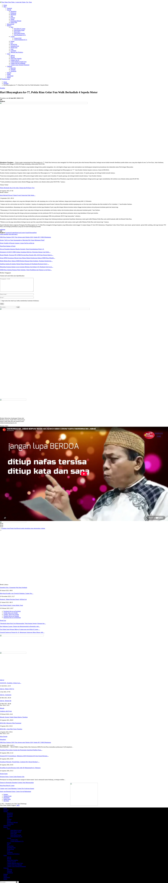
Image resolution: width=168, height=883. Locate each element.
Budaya (9, 25)
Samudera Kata (14, 46)
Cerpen (12, 36)
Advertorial (10, 76)
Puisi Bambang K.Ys (20, 35)
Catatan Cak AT (14, 60)
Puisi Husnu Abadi (19, 30)
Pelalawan (13, 13)
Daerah (9, 10)
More (5, 6)
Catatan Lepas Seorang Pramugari (19, 65)
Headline (2, 88)
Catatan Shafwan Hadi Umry (18, 61)
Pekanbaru (13, 11)
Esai (11, 43)
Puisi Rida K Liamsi (19, 28)
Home (5, 5)
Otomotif (12, 69)
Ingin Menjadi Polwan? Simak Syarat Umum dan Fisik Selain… (17, 195)
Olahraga (9, 66)
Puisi (11, 27)
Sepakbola (13, 71)
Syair (11, 49)
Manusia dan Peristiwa (16, 52)
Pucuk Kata (13, 44)
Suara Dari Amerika (16, 58)
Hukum (9, 72)
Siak (11, 16)
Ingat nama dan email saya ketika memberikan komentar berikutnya (20, 300)
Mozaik (12, 57)
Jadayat (12, 55)
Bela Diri (13, 68)
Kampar (12, 17)
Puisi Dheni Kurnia (19, 33)
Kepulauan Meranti (15, 21)
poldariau (2, 229)
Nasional (9, 8)
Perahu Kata (13, 47)
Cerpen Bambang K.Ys (20, 39)
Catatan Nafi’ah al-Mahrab (17, 63)
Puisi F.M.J (17, 32)
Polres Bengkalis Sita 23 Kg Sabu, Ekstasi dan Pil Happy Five (17, 188)
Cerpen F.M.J (18, 38)
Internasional (10, 24)
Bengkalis (13, 14)
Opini (8, 54)
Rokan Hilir (13, 22)
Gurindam (13, 50)
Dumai (12, 19)
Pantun (12, 41)
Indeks (9, 77)
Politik (9, 74)
